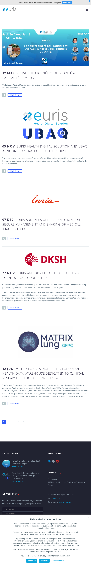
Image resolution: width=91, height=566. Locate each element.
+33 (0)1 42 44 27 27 (65, 494)
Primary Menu (87, 10)
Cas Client (67, 3)
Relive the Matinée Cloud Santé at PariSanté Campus (26, 462)
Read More (15, 95)
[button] (4, 95)
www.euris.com (64, 502)
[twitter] (53, 462)
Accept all (32, 561)
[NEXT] (23, 422)
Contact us (55, 498)
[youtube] (57, 462)
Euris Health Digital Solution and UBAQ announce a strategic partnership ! (25, 476)
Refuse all (44, 561)
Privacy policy (58, 561)
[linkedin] (49, 462)
